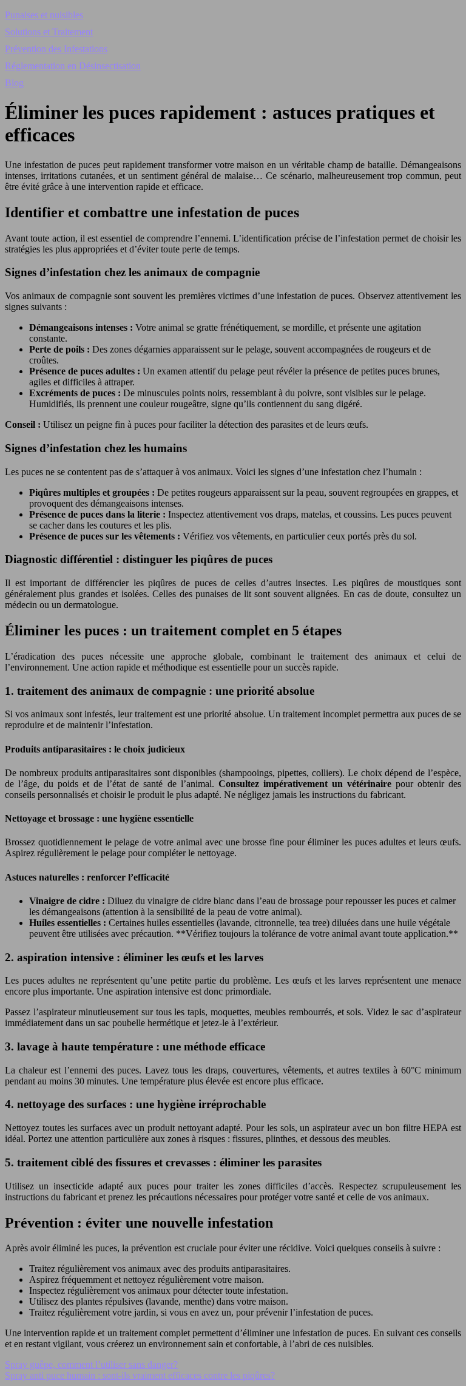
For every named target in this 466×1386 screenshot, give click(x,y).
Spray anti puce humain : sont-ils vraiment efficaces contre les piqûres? (140, 1375)
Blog (14, 83)
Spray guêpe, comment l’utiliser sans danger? (91, 1364)
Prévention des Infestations (56, 49)
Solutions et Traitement (49, 32)
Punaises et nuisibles (44, 15)
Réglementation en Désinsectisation (73, 66)
